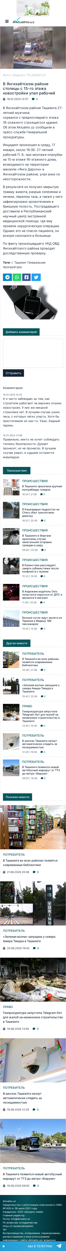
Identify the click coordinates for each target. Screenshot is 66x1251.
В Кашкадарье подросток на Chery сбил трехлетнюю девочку (40, 512)
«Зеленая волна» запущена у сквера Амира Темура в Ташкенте (41, 688)
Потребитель (33, 653)
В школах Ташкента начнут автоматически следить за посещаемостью (39, 744)
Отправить (13, 373)
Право (27, 706)
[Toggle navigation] (7, 21)
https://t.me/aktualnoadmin (18, 1226)
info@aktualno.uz (20, 1219)
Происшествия (35, 481)
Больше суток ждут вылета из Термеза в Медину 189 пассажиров (42, 621)
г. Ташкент (19, 262)
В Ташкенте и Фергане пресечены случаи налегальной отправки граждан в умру (37, 540)
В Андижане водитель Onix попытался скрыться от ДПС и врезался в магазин (42, 594)
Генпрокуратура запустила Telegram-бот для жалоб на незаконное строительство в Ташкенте (41, 716)
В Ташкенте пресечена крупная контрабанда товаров (42, 488)
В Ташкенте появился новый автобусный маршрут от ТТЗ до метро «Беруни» (41, 770)
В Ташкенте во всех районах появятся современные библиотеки (40, 662)
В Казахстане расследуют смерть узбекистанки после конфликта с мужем (40, 568)
